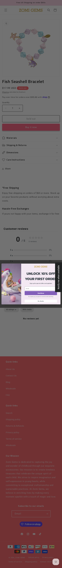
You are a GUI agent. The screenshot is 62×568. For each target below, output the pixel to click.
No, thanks (41, 301)
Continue (41, 293)
